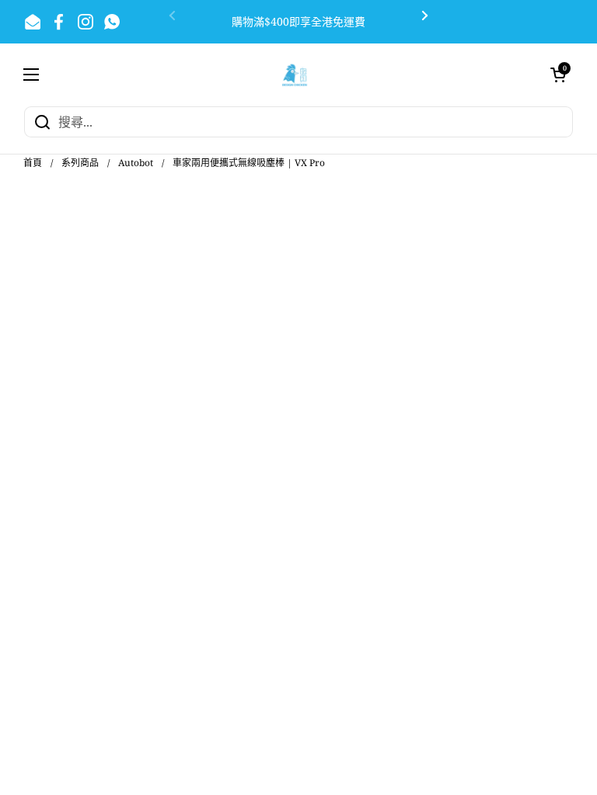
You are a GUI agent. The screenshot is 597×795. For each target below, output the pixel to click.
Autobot (135, 162)
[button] (558, 74)
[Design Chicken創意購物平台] (295, 75)
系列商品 (80, 162)
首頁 (32, 162)
